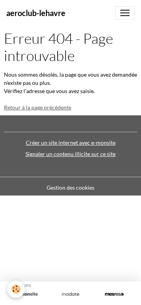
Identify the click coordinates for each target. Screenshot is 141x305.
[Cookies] (16, 289)
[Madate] (70, 294)
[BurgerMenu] (125, 13)
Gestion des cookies (70, 187)
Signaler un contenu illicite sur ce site (70, 154)
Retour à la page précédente (37, 107)
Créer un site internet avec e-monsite (71, 142)
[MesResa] (114, 294)
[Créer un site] (26, 294)
